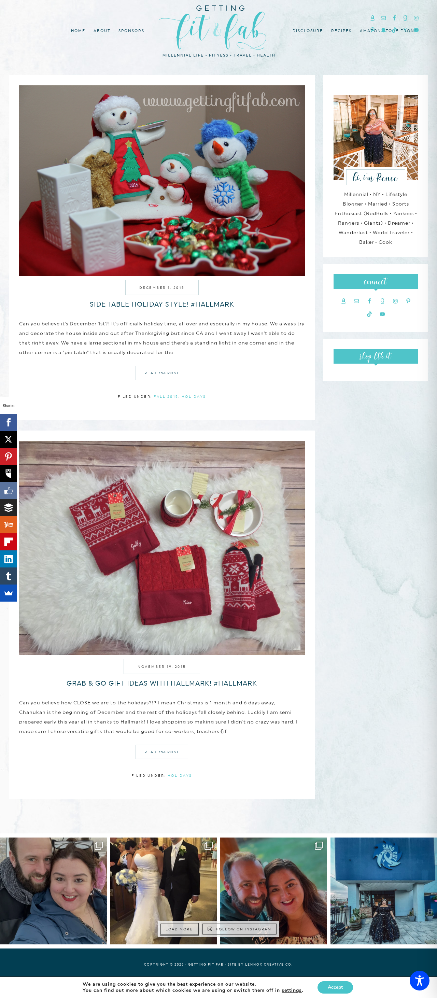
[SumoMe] (8, 593)
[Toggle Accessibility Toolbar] (419, 980)
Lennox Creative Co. (269, 964)
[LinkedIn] (8, 558)
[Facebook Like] (8, 490)
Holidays (194, 396)
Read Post (161, 373)
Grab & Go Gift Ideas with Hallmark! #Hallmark (162, 683)
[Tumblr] (8, 576)
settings (292, 990)
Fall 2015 (166, 396)
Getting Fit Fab (218, 30)
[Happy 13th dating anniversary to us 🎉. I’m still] (53, 891)
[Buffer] (8, 507)
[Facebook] (8, 422)
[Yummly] (8, 524)
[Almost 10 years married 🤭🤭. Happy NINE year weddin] (163, 891)
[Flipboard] (8, 541)
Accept (335, 987)
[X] (8, 439)
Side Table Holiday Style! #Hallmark (162, 304)
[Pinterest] (8, 456)
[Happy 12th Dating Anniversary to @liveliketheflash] (273, 891)
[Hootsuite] (8, 473)
